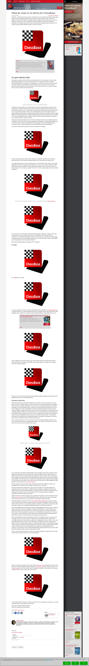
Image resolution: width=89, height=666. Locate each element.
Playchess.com (39, 566)
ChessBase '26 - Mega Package (73, 45)
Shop (9, 1)
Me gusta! (51, 15)
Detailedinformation (67, 663)
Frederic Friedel (17, 610)
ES (48, 8)
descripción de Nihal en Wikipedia (39, 500)
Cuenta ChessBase (16, 568)
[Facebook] (15, 612)
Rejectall (75, 663)
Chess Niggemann (51, 614)
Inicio (15, 1)
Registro (22, 637)
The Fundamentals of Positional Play (71, 630)
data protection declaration (50, 660)
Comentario (14, 638)
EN (47, 8)
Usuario (14, 634)
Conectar (74, 1)
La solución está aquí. (31, 481)
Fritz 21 (18, 61)
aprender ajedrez (35, 1)
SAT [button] (27, 1)
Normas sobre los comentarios (17, 632)
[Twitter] (18, 612)
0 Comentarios (55, 15)
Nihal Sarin (22, 610)
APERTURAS (21, 1)
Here (86, 659)
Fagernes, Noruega (41, 565)
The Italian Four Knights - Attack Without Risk (72, 646)
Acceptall (84, 663)
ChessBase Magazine (52, 310)
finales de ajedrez (51, 201)
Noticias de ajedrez (22, 8)
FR (50, 8)
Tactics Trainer (19, 497)
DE (46, 8)
